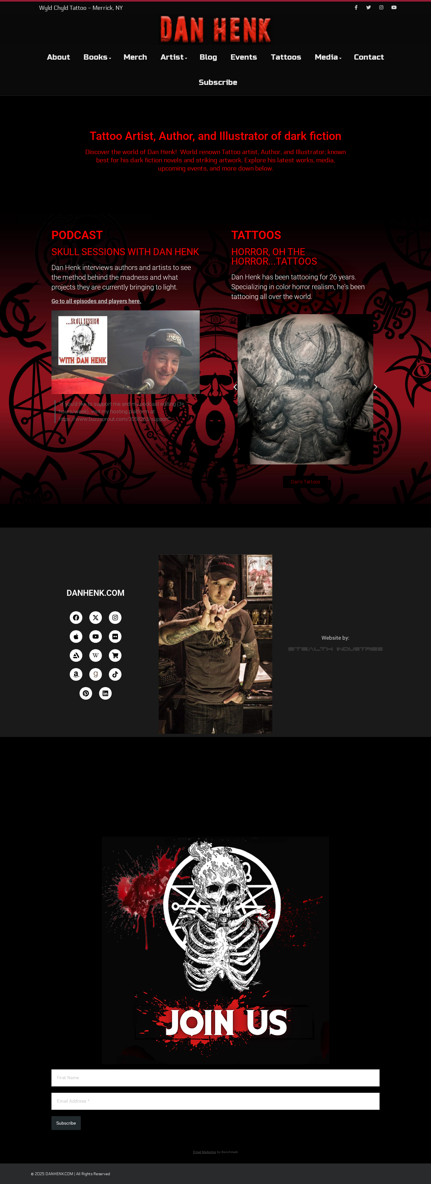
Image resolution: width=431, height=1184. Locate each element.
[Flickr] (115, 636)
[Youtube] (393, 8)
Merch (135, 57)
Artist (172, 57)
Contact (369, 57)
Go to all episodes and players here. (96, 301)
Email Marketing (204, 1152)
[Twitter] (368, 8)
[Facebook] (356, 8)
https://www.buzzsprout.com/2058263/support (114, 419)
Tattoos (286, 57)
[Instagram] (381, 8)
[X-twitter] (95, 617)
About (58, 57)
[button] (235, 387)
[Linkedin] (105, 693)
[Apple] (76, 636)
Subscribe (218, 82)
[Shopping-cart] (115, 655)
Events (244, 57)
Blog (208, 57)
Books (96, 57)
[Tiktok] (115, 674)
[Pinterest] (86, 693)
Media (326, 57)
